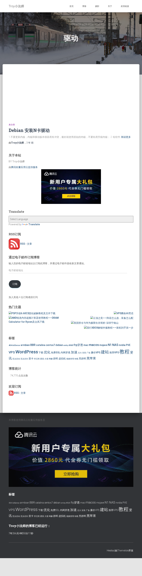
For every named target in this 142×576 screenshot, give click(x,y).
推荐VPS (114, 352)
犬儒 (46, 359)
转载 (76, 359)
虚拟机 (62, 358)
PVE (128, 345)
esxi (71, 345)
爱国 (42, 359)
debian (59, 345)
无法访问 (24, 359)
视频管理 (70, 359)
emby (66, 345)
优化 (47, 352)
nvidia (122, 345)
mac (85, 345)
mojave (103, 345)
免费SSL (55, 352)
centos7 (50, 345)
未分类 (12, 124)
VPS (12, 352)
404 (10, 345)
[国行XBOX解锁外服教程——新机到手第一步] (108, 328)
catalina (40, 345)
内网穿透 (65, 352)
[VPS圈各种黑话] (123, 313)
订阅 (14, 284)
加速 (74, 352)
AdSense (16, 345)
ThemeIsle (122, 550)
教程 (124, 352)
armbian (25, 345)
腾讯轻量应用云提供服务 (24, 167)
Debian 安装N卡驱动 (29, 130)
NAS (115, 345)
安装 (84, 353)
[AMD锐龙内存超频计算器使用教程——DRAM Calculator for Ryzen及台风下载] (40, 320)
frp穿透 (78, 345)
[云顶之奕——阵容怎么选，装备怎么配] (111, 318)
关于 (110, 6)
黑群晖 (82, 358)
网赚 (51, 359)
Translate (34, 224)
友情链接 (125, 6)
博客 (84, 6)
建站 (105, 352)
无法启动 (16, 359)
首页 (71, 6)
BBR (33, 345)
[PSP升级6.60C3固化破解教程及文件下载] (32, 313)
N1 (110, 345)
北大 (80, 353)
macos (94, 345)
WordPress (26, 351)
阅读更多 (126, 137)
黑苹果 (91, 358)
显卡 (31, 358)
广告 (88, 353)
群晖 (55, 358)
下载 (40, 352)
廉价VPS (95, 352)
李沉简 (37, 359)
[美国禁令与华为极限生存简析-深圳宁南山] (94, 323)
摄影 (97, 6)
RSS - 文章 (26, 243)
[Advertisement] (71, 90)
